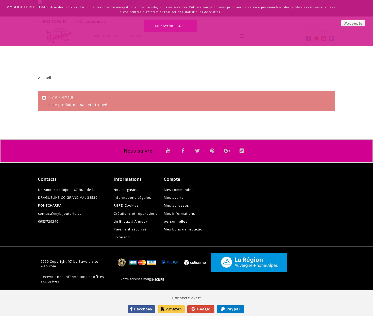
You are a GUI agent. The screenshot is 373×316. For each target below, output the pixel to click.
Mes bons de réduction (184, 229)
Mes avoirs (173, 197)
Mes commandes (179, 189)
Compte (172, 179)
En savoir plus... (171, 26)
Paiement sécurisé (130, 229)
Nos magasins (126, 189)
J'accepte (353, 23)
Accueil (44, 77)
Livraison (122, 237)
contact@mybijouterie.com (61, 213)
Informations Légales (132, 197)
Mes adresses (176, 205)
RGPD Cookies (126, 205)
